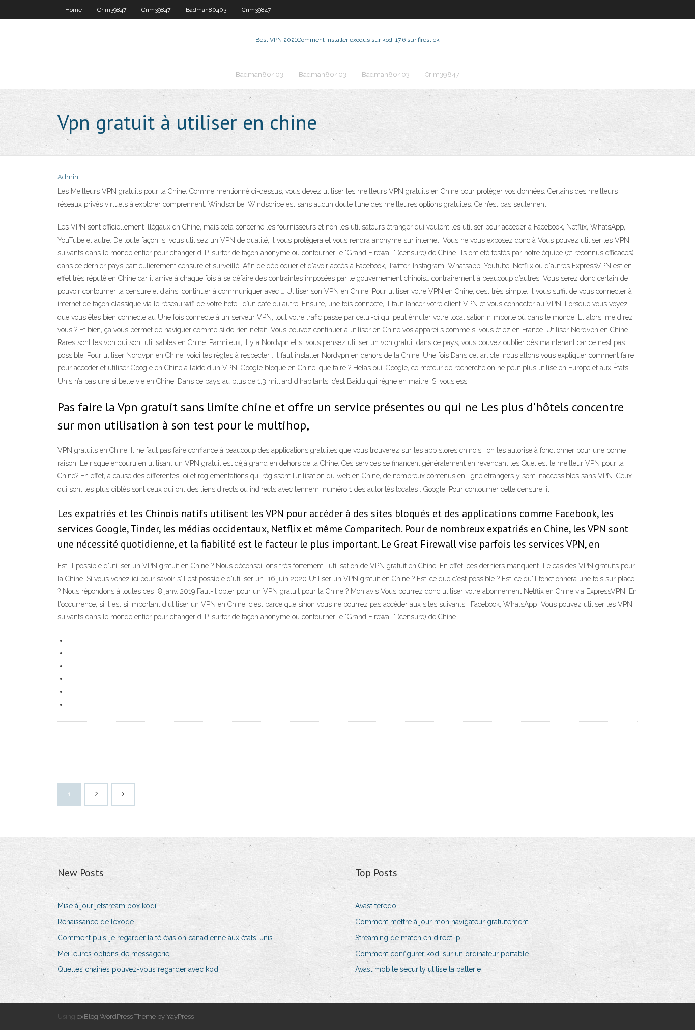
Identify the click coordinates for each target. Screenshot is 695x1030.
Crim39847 (111, 9)
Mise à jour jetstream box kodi (106, 906)
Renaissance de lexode (95, 922)
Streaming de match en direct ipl (408, 938)
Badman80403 (206, 9)
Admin (67, 177)
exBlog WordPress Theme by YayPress (135, 1016)
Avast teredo (375, 906)
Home (73, 9)
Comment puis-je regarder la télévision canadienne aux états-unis (165, 938)
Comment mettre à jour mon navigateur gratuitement (441, 922)
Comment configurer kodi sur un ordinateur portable (442, 954)
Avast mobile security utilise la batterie (418, 969)
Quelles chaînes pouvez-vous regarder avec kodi (138, 969)
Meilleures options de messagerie (113, 954)
